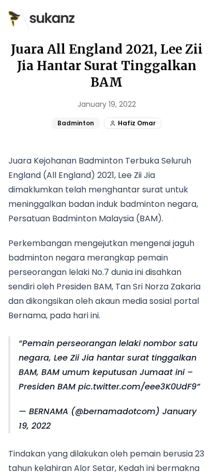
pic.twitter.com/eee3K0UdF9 (137, 387)
